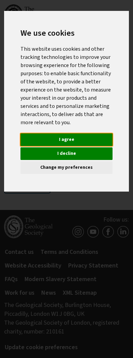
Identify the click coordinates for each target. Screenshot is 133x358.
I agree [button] (66, 139)
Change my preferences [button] (66, 167)
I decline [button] (66, 153)
